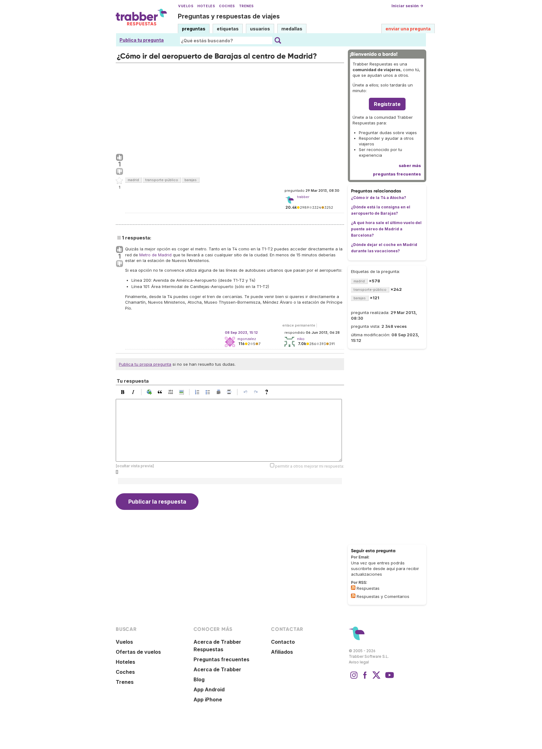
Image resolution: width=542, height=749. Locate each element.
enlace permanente (298, 325)
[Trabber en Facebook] (365, 678)
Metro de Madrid (155, 254)
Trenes (246, 6)
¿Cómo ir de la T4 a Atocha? (378, 197)
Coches (227, 6)
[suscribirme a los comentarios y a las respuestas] (353, 596)
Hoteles (206, 6)
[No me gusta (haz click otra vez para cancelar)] (119, 171)
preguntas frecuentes (397, 173)
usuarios (260, 28)
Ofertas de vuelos (138, 652)
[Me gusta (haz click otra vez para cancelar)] (119, 157)
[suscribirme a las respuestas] (353, 587)
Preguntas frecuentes (221, 659)
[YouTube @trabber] (389, 678)
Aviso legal (359, 662)
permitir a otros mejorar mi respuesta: (309, 466)
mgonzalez (246, 339)
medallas (291, 28)
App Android (209, 689)
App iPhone (208, 699)
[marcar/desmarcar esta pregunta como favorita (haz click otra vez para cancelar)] (119, 181)
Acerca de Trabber (217, 669)
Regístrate (387, 104)
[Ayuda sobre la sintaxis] (268, 392)
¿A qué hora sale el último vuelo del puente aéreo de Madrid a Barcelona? (386, 229)
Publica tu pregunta (142, 40)
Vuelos (185, 6)
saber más (410, 165)
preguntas (193, 28)
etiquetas (228, 28)
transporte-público (161, 180)
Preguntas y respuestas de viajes (229, 16)
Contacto (283, 642)
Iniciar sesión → (407, 5)
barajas (190, 180)
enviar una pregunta (408, 28)
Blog (199, 679)
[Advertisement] (230, 107)
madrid (133, 180)
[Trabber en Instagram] (354, 678)
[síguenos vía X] (376, 678)
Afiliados (282, 652)
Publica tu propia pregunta (145, 364)
